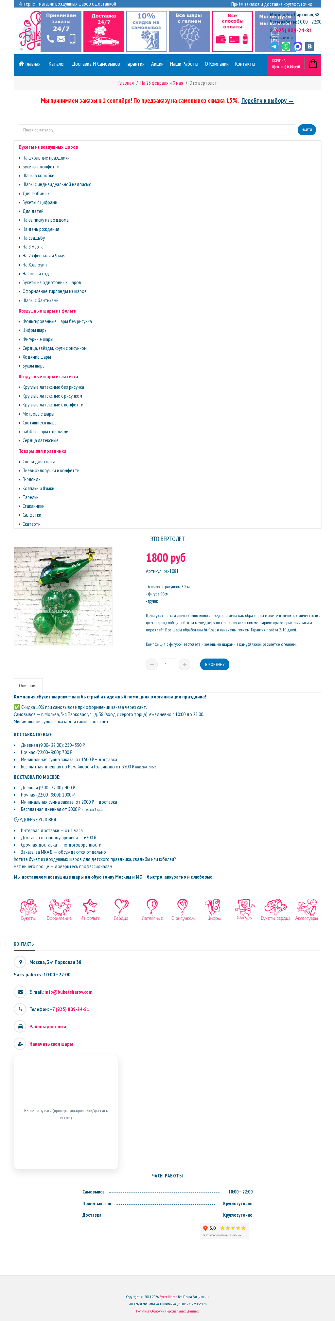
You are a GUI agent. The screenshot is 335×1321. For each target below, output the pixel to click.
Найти (307, 129)
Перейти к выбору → (267, 100)
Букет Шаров (168, 1296)
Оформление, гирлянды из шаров (55, 291)
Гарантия (136, 63)
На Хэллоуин (35, 264)
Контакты (245, 63)
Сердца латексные (41, 440)
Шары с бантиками (41, 300)
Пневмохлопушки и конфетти (51, 470)
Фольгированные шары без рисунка (57, 321)
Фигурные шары (38, 339)
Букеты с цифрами (40, 202)
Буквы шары (34, 365)
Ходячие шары (37, 356)
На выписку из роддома (46, 219)
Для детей (33, 211)
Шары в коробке (38, 175)
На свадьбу (34, 237)
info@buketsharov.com (68, 991)
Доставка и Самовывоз (96, 63)
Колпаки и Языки (38, 488)
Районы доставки (47, 1026)
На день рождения (41, 229)
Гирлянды (32, 479)
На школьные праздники (46, 157)
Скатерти (32, 524)
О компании (217, 63)
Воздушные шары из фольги (48, 310)
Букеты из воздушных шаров (48, 147)
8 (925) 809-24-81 (291, 30)
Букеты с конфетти (41, 166)
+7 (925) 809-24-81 (69, 1009)
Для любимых (36, 193)
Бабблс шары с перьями (45, 431)
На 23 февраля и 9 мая (44, 255)
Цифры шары (35, 330)
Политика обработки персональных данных (167, 1311)
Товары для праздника (42, 451)
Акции (157, 63)
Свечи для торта (39, 461)
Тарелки (31, 497)
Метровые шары (38, 413)
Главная (32, 63)
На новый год (36, 273)
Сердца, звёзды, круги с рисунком (55, 348)
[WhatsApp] (286, 46)
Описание (28, 685)
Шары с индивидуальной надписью (57, 184)
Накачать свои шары (51, 1043)
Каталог (57, 63)
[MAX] (297, 46)
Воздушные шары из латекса (48, 376)
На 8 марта (33, 246)
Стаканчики (33, 506)
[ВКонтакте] (309, 46)
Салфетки (32, 514)
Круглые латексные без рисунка (53, 387)
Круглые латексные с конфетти (53, 404)
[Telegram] (274, 46)
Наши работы (184, 63)
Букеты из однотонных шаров (52, 282)
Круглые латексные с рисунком (52, 395)
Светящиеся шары (40, 422)
